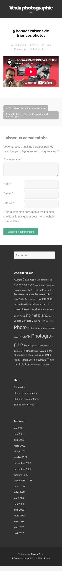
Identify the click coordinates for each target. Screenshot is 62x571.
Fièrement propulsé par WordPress (31, 558)
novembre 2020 (22, 469)
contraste (40, 285)
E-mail (8, 193)
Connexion (19, 387)
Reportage (28, 351)
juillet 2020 (19, 492)
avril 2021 (19, 439)
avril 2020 (19, 509)
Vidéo (35, 44)
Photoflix (24, 336)
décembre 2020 (22, 463)
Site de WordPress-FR (26, 404)
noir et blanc (37, 315)
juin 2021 (19, 428)
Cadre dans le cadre (43, 280)
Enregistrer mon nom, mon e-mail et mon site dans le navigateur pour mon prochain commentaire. (29, 216)
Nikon (22, 316)
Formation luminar (24, 294)
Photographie (21, 49)
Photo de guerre (35, 328)
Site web (8, 203)
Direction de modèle (22, 290)
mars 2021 (19, 445)
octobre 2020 (21, 474)
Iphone (17, 304)
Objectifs (26, 320)
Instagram (37, 299)
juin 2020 (19, 498)
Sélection (35, 49)
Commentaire (12, 159)
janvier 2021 (20, 457)
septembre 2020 (23, 480)
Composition (24, 285)
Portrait (28, 345)
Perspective (48, 321)
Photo (47, 44)
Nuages (52, 316)
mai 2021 (19, 434)
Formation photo (44, 294)
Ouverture (37, 321)
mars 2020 (19, 515)
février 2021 (20, 451)
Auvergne (18, 280)
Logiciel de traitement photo (34, 304)
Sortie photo (27, 355)
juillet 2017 (19, 521)
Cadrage (28, 279)
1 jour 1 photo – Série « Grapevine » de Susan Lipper (27, 115)
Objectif (17, 321)
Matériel (42, 309)
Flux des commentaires (26, 399)
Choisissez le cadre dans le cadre (26, 108)
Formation (47, 290)
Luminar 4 (29, 309)
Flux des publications (25, 393)
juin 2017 (19, 527)
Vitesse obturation (41, 365)
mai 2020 (19, 504)
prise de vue (37, 346)
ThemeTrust (37, 554)
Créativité (50, 286)
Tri (43, 49)
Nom (7, 183)
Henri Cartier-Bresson (23, 299)
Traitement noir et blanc (33, 359)
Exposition (36, 290)
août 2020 (19, 486)
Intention (47, 298)
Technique (39, 355)
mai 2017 (19, 533)
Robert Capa (39, 351)
